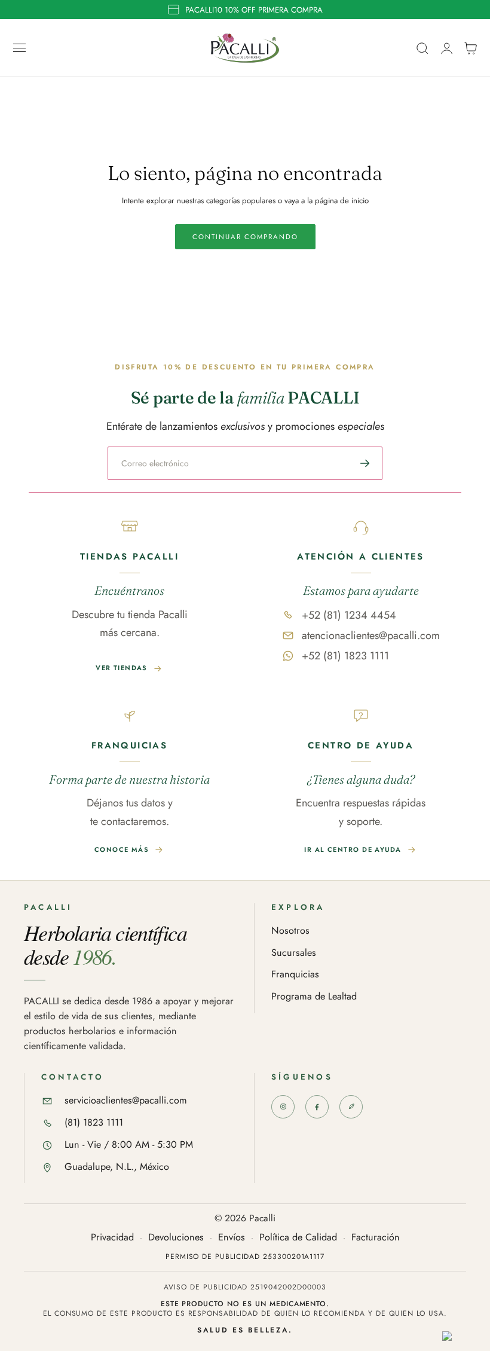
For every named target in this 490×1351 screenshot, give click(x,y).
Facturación (375, 1237)
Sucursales (293, 953)
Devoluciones (176, 1237)
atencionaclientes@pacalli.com (371, 635)
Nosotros (290, 931)
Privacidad (112, 1237)
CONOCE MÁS (121, 849)
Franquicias (295, 974)
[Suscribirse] (365, 463)
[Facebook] (317, 1106)
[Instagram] (283, 1106)
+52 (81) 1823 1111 (345, 656)
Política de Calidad (298, 1237)
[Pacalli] (351, 1106)
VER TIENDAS (122, 668)
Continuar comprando (245, 237)
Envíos (231, 1237)
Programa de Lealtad (314, 996)
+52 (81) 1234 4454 (349, 615)
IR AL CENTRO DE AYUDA (352, 849)
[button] (19, 48)
